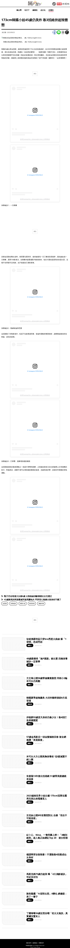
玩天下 (27, 10)
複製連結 (67, 32)
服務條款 (35, 943)
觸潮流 (35, 10)
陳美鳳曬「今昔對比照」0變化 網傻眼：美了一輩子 (46, 895)
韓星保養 (32, 603)
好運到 (51, 10)
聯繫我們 (41, 943)
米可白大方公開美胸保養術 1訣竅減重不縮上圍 (46, 758)
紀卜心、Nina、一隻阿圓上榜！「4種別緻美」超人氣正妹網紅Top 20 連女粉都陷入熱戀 (47, 837)
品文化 (43, 10)
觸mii (35, 3)
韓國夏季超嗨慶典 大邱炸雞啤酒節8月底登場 (46, 699)
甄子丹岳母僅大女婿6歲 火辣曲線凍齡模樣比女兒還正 (28, 596)
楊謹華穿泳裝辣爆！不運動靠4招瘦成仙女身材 (46, 856)
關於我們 (28, 943)
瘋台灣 (18, 10)
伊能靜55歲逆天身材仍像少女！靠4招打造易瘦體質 (46, 719)
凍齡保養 (41, 603)
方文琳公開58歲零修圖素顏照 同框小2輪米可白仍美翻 (46, 680)
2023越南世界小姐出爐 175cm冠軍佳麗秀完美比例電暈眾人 (46, 797)
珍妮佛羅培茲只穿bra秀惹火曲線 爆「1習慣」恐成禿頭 (46, 640)
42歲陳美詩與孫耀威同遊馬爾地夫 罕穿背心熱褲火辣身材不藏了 (32, 599)
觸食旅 (30, 704)
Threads (63, 32)
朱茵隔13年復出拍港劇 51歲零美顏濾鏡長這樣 (46, 777)
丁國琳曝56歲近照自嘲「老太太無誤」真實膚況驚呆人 (47, 915)
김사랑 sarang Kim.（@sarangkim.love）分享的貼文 (35, 139)
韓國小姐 (22, 603)
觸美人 (30, 645)
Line (59, 32)
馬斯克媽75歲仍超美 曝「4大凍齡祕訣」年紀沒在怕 (46, 875)
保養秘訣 (13, 603)
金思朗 (5, 603)
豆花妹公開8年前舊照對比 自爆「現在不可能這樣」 (46, 817)
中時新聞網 (63, 4)
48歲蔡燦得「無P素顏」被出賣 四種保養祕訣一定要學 (47, 660)
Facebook (55, 32)
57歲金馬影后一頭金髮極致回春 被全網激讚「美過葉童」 (46, 738)
